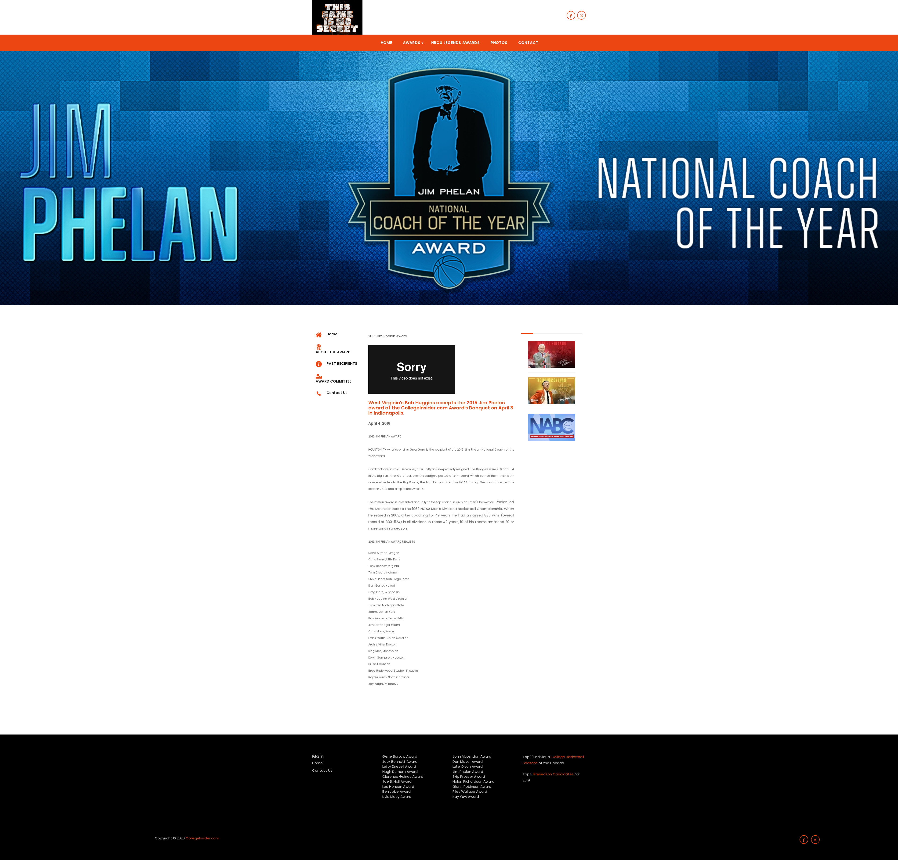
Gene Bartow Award (399, 756)
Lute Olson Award (468, 766)
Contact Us (322, 770)
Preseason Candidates (553, 774)
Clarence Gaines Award (402, 776)
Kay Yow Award (466, 796)
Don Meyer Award (468, 761)
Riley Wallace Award (470, 791)
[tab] (338, 349)
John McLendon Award (472, 756)
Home (317, 762)
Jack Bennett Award (399, 761)
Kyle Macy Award (396, 796)
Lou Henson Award (398, 786)
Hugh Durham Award (400, 771)
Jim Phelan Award (468, 771)
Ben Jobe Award (396, 791)
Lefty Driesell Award (399, 766)
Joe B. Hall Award (397, 781)
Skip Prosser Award (469, 776)
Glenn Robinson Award (472, 786)
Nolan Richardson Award (473, 781)
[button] (386, 43)
